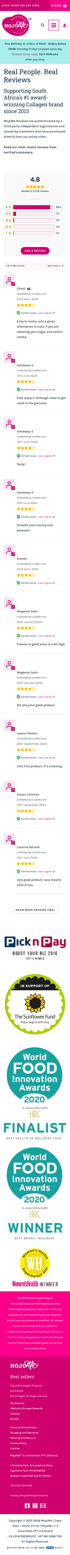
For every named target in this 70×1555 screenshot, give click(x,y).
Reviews (15, 1413)
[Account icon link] (64, 25)
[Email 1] (43, 1505)
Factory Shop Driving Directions (29, 1495)
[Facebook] (27, 1505)
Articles (14, 1418)
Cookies (15, 1448)
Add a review (35, 250)
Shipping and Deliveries (24, 1432)
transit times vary (25, 54)
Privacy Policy (18, 1443)
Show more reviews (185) (35, 909)
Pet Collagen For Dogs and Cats (28, 1396)
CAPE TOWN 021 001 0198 (20, 5)
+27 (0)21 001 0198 (21, 1485)
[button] (43, 26)
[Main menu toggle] (53, 25)
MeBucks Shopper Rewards (26, 1408)
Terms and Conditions (23, 1427)
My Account (17, 1403)
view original (45, 313)
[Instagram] (35, 1505)
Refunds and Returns (23, 1438)
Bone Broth (17, 1390)
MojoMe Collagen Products (26, 1385)
